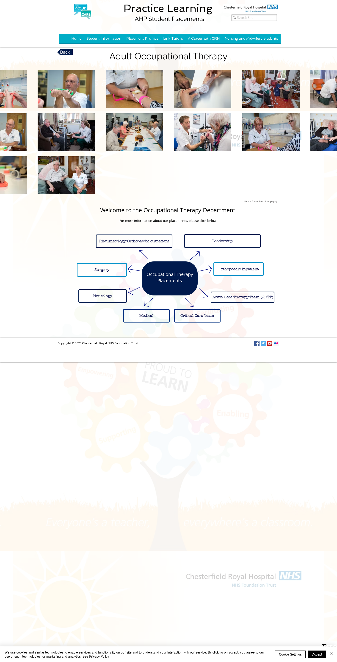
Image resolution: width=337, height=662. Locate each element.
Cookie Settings (290, 654)
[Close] (331, 654)
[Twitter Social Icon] (263, 343)
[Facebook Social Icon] (257, 343)
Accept (317, 654)
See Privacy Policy (96, 656)
